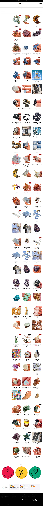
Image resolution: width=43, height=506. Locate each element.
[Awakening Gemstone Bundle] (37, 89)
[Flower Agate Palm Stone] (16, 409)
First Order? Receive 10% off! (26, 496)
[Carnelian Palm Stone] (37, 187)
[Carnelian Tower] (16, 201)
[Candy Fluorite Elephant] (16, 187)
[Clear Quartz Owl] (37, 311)
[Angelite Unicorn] (16, 75)
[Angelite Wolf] (26, 75)
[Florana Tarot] (16, 395)
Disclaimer (33, 496)
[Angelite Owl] (26, 61)
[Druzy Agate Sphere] (26, 353)
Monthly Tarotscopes (25, 499)
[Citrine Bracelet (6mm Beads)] (37, 297)
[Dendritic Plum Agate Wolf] (37, 339)
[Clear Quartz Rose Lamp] (26, 325)
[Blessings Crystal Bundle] (26, 131)
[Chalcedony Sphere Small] (16, 228)
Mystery (13, 498)
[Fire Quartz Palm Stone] (37, 382)
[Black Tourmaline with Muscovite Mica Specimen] (16, 131)
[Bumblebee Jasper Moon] (16, 173)
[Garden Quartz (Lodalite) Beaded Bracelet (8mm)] (26, 451)
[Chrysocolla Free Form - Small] (16, 297)
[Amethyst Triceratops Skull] (37, 33)
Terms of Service (34, 500)
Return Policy (34, 498)
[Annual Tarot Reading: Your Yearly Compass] (37, 75)
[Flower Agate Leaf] (37, 395)
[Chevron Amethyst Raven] (26, 283)
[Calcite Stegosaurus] (37, 173)
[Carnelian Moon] (26, 187)
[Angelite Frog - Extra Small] (16, 61)
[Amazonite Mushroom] (26, 19)
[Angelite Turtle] (37, 61)
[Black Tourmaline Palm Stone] (37, 117)
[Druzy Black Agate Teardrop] (37, 353)
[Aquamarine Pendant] (26, 89)
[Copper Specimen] (37, 325)
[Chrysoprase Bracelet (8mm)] (26, 297)
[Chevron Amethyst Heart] (37, 269)
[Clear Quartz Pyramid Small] (16, 325)
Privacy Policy (34, 499)
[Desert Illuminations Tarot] (16, 353)
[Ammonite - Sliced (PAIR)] (16, 47)
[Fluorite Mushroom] (37, 423)
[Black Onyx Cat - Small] (37, 103)
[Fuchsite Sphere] (16, 451)
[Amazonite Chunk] (16, 19)
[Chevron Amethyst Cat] (37, 228)
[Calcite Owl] (26, 173)
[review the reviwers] (18, 485)
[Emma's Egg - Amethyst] (16, 367)
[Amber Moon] (37, 19)
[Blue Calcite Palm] (37, 145)
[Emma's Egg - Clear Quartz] (26, 367)
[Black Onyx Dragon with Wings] (16, 117)
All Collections (14, 496)
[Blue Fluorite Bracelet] (16, 159)
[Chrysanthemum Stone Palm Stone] (37, 283)
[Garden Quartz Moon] (37, 451)
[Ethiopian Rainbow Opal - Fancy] (26, 382)
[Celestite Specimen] (26, 201)
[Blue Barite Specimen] (16, 145)
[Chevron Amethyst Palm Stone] (16, 283)
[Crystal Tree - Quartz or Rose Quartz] (26, 339)
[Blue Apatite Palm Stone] (37, 131)
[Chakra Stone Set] (16, 214)
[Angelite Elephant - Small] (37, 47)
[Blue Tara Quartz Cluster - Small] (37, 159)
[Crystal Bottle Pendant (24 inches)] (16, 339)
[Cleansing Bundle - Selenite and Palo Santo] (26, 311)
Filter (2, 12)
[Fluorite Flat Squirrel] (16, 423)
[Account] (40, 3)
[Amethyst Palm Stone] (26, 33)
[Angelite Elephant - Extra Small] (26, 47)
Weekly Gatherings (24, 498)
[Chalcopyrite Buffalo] (26, 228)
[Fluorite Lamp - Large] (26, 423)
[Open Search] (39, 3)
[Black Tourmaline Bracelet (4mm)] (26, 117)
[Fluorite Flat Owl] (37, 409)
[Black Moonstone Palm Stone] (26, 103)
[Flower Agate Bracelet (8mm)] (26, 395)
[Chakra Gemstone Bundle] (37, 201)
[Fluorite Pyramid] (16, 437)
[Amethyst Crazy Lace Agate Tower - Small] (16, 33)
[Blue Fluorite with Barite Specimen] (26, 159)
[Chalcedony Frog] (26, 214)
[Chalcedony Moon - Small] (37, 214)
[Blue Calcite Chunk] (26, 145)
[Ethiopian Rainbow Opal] (16, 382)
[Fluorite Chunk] (26, 409)
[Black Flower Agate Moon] (16, 103)
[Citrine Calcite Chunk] (16, 311)
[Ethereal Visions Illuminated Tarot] (37, 367)
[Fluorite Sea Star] (26, 437)
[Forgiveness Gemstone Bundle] (37, 437)
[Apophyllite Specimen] (16, 89)
